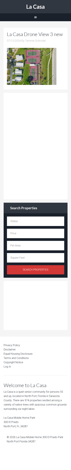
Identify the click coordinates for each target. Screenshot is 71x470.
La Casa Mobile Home (29, 437)
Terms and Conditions (16, 358)
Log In (7, 366)
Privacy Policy (12, 345)
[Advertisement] (31, 145)
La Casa (35, 6)
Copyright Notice (13, 362)
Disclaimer (10, 349)
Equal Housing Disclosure (18, 353)
